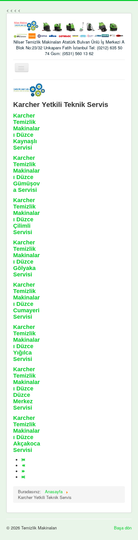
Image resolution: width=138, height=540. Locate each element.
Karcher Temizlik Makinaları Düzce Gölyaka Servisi (26, 258)
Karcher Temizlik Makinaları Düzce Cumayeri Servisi (26, 301)
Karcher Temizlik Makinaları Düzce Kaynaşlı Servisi (26, 131)
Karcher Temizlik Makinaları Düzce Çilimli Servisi (26, 216)
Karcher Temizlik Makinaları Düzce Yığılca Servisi (26, 343)
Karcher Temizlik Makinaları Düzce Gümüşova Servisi (26, 174)
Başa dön (123, 528)
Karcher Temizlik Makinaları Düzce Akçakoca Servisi (26, 434)
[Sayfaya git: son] (24, 477)
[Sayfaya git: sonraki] (24, 471)
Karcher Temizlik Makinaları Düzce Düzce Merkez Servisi (26, 388)
